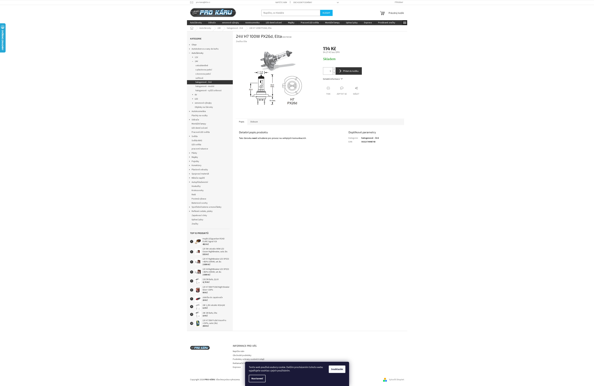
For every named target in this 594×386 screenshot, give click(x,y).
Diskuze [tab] (254, 121)
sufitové (199, 78)
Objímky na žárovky (204, 107)
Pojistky (195, 161)
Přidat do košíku (351, 71)
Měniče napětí (198, 178)
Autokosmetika (199, 111)
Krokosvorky (198, 190)
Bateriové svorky (200, 203)
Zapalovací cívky (199, 215)
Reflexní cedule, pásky (202, 211)
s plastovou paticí (204, 69)
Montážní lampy (199, 123)
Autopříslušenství (200, 182)
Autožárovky (197, 53)
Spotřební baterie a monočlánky (206, 207)
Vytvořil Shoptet (396, 379)
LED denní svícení (199, 128)
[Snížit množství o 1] (334, 73)
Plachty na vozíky (200, 115)
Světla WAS (197, 140)
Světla (195, 136)
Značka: (241, 41)
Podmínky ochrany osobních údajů (248, 359)
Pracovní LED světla (201, 132)
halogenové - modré (205, 86)
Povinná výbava (199, 198)
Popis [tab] (241, 121)
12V (196, 57)
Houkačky (196, 186)
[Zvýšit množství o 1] (334, 69)
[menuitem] (196, 22)
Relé (194, 194)
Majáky (195, 157)
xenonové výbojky (203, 103)
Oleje (194, 44)
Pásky (194, 153)
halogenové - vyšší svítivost (208, 90)
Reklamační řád (240, 363)
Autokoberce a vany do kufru (205, 48)
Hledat (326, 12)
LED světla (196, 144)
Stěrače (195, 119)
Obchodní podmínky (302, 2)
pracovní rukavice (200, 148)
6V (196, 94)
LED (196, 98)
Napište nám (281, 2)
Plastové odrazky (200, 169)
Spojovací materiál (200, 173)
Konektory (196, 165)
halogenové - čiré (204, 82)
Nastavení (257, 378)
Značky (195, 223)
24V (196, 61)
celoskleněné (202, 65)
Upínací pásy (197, 219)
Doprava (237, 367)
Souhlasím (337, 369)
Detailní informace (331, 79)
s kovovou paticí (203, 73)
